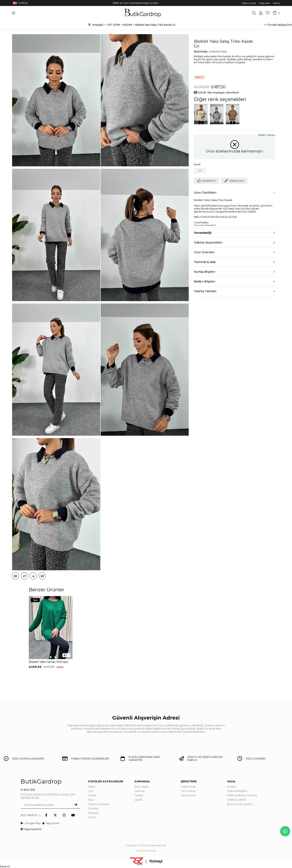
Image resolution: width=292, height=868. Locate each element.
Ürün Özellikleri (205, 192)
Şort (91, 790)
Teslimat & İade (205, 262)
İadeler (139, 795)
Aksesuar (93, 812)
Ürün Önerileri (204, 252)
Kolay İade (264, 3)
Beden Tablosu (266, 134)
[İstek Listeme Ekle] (15, 575)
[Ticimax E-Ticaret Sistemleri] (156, 862)
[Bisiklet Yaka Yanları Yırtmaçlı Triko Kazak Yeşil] (51, 627)
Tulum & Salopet (98, 804)
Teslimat (139, 790)
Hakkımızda (188, 786)
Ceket (92, 795)
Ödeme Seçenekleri (208, 242)
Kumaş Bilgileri (204, 271)
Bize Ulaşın (141, 786)
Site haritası (188, 790)
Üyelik (138, 799)
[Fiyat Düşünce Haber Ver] (33, 575)
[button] (46, 657)
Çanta (92, 817)
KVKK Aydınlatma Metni (242, 795)
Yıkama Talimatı (205, 291)
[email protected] (146, 850)
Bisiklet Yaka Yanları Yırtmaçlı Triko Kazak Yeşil (48, 662)
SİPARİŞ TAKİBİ (236, 799)
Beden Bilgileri (204, 281)
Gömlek (93, 808)
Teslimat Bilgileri (237, 790)
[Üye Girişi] (260, 13)
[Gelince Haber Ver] (42, 575)
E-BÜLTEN (28, 789)
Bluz (91, 799)
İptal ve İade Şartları (240, 804)
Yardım (276, 3)
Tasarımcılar (188, 795)
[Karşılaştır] (24, 575)
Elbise (92, 786)
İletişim (231, 786)
